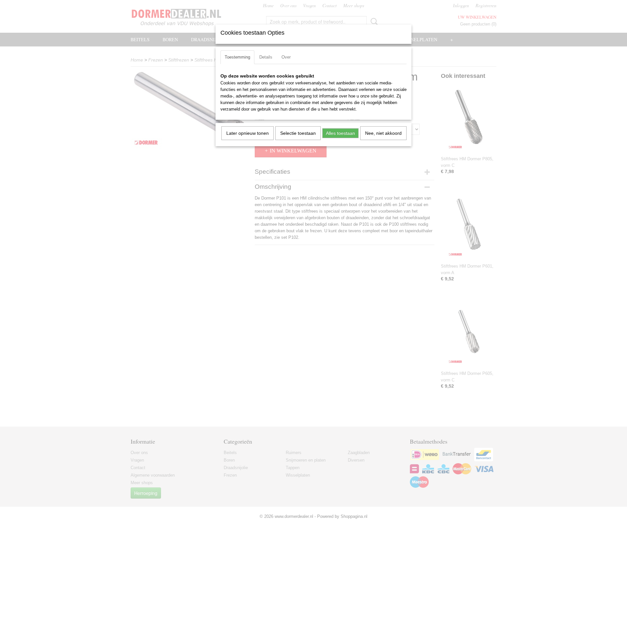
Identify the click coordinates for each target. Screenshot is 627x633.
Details (265, 57)
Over (286, 57)
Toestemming (237, 57)
